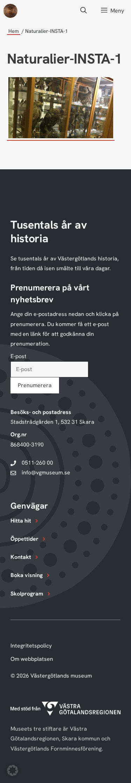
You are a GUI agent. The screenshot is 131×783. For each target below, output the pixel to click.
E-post (18, 356)
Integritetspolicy (31, 645)
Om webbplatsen (31, 659)
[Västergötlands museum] (10, 10)
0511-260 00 (37, 462)
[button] (83, 10)
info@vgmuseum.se (46, 472)
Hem (13, 31)
